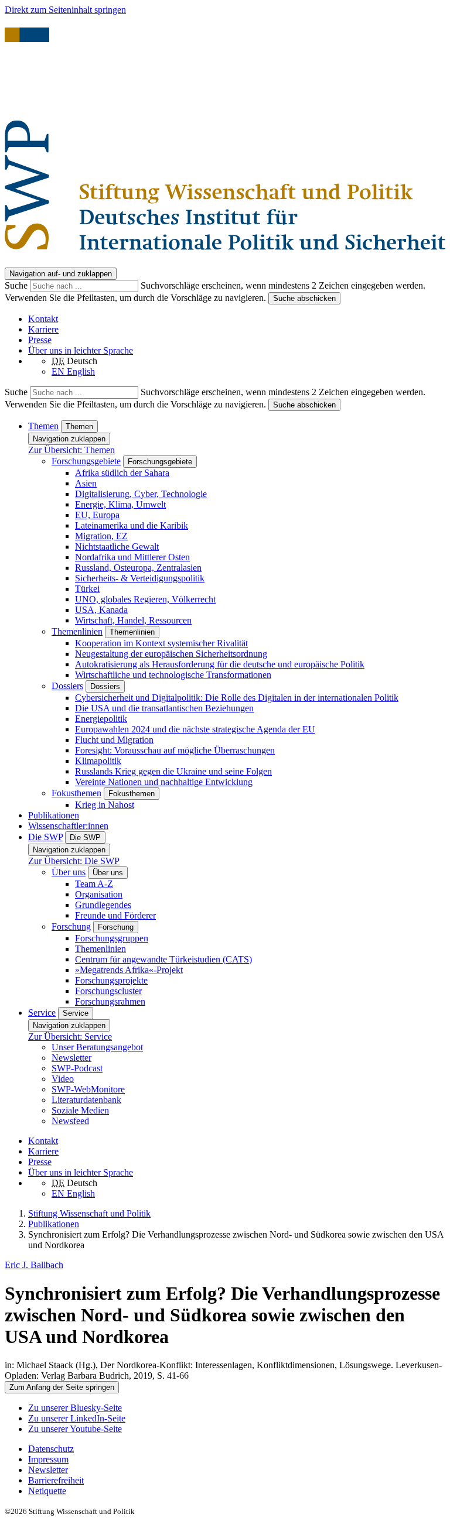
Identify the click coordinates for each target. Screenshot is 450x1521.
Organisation (98, 894)
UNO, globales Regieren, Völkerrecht (145, 599)
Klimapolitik (98, 761)
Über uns (69, 872)
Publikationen (53, 815)
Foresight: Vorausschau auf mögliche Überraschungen (175, 750)
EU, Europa (97, 515)
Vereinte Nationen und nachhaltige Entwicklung (164, 782)
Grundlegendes (103, 905)
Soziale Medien (80, 1110)
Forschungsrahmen (110, 1001)
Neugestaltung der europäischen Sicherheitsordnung (171, 654)
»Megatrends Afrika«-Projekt (129, 970)
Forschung (71, 926)
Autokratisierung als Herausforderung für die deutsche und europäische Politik (219, 664)
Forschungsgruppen (111, 938)
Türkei (87, 589)
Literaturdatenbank (86, 1100)
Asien (86, 483)
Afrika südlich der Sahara (122, 473)
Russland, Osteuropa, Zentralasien (138, 568)
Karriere (43, 329)
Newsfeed (70, 1121)
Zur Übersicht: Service (70, 1037)
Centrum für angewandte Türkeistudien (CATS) (163, 959)
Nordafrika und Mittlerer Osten (132, 557)
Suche (17, 285)
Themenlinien (77, 631)
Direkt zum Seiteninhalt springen (65, 10)
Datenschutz (51, 1449)
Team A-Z (94, 884)
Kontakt (43, 319)
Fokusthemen (76, 793)
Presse (40, 340)
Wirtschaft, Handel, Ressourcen (133, 620)
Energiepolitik (101, 719)
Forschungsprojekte (111, 980)
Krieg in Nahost (104, 805)
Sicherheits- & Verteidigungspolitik (139, 578)
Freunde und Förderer (115, 915)
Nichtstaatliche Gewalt (117, 546)
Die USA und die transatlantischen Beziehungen (164, 708)
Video (63, 1079)
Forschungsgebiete (86, 461)
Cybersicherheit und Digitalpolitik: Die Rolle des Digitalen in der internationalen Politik (236, 698)
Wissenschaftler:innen (68, 826)
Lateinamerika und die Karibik (131, 525)
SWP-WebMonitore (88, 1089)
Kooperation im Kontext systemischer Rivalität (161, 643)
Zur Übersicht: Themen (71, 450)
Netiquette (47, 1491)
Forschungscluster (108, 991)
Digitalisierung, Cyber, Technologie (141, 494)
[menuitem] (236, 1449)
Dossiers (67, 686)
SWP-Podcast (77, 1068)
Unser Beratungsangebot (97, 1047)
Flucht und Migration (114, 740)
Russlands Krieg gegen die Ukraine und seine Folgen (173, 771)
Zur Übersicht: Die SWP (74, 861)
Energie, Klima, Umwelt (120, 504)
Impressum (48, 1459)
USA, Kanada (101, 610)
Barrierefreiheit (56, 1480)
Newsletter (71, 1058)
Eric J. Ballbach (34, 1265)
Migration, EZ (101, 536)
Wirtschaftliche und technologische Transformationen (173, 675)
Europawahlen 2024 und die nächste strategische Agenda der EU (195, 729)
